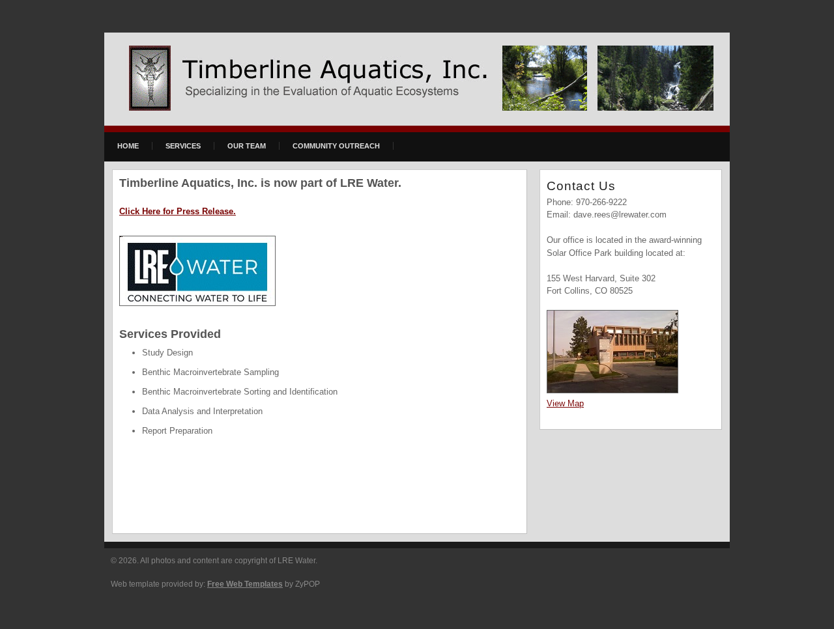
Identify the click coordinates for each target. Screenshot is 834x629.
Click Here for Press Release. (177, 211)
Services (183, 146)
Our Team (246, 146)
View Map (565, 403)
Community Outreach (336, 146)
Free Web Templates (245, 584)
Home (128, 146)
